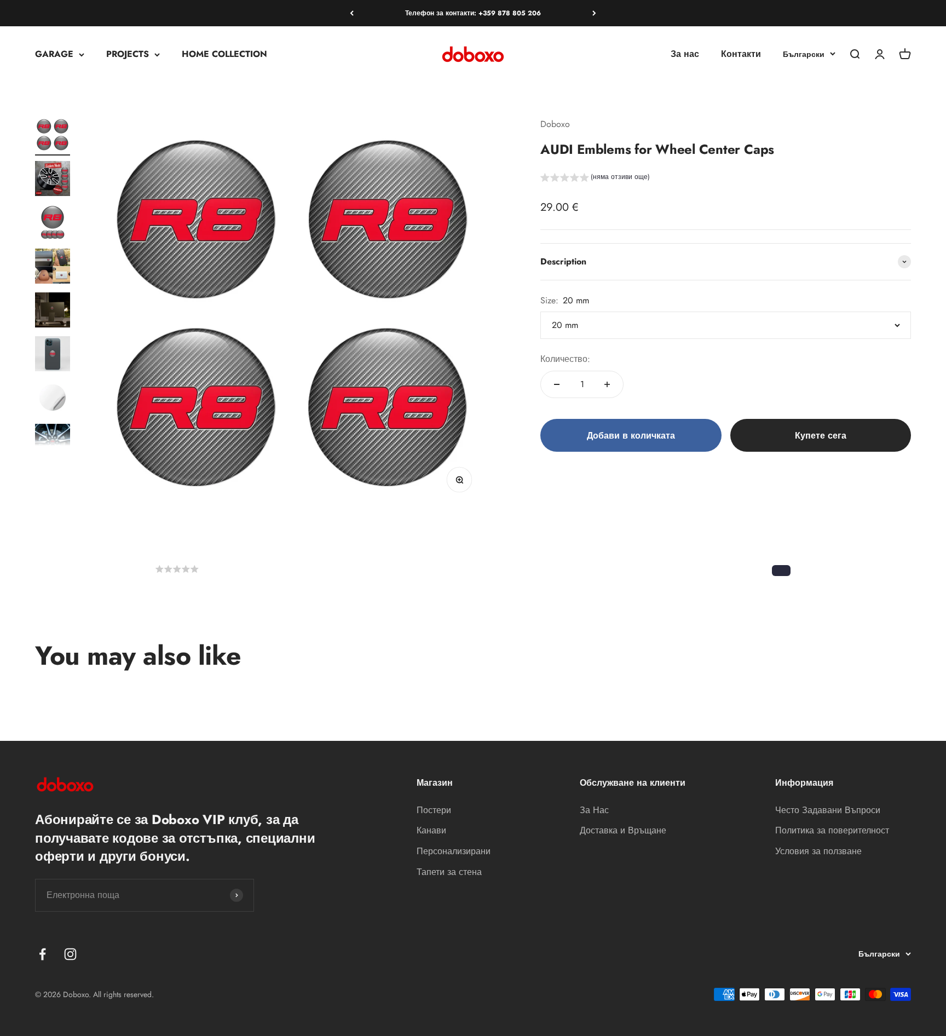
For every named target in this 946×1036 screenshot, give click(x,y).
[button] (595, 178)
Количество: (565, 359)
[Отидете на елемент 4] (52, 268)
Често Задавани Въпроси (827, 810)
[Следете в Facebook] (42, 954)
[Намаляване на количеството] (557, 384)
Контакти (741, 54)
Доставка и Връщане (623, 830)
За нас (685, 54)
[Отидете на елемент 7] (52, 399)
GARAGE (54, 54)
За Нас (594, 810)
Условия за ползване (818, 851)
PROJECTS (127, 54)
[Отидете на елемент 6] (52, 355)
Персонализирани (454, 851)
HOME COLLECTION (224, 54)
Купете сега (820, 435)
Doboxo (555, 124)
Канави (431, 830)
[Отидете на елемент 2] (52, 180)
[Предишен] (352, 13)
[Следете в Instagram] (70, 954)
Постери (434, 810)
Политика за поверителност (832, 830)
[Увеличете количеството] (607, 384)
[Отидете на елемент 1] (52, 136)
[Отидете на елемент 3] (52, 224)
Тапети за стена (449, 872)
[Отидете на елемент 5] (52, 311)
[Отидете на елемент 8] (52, 443)
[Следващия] (594, 13)
